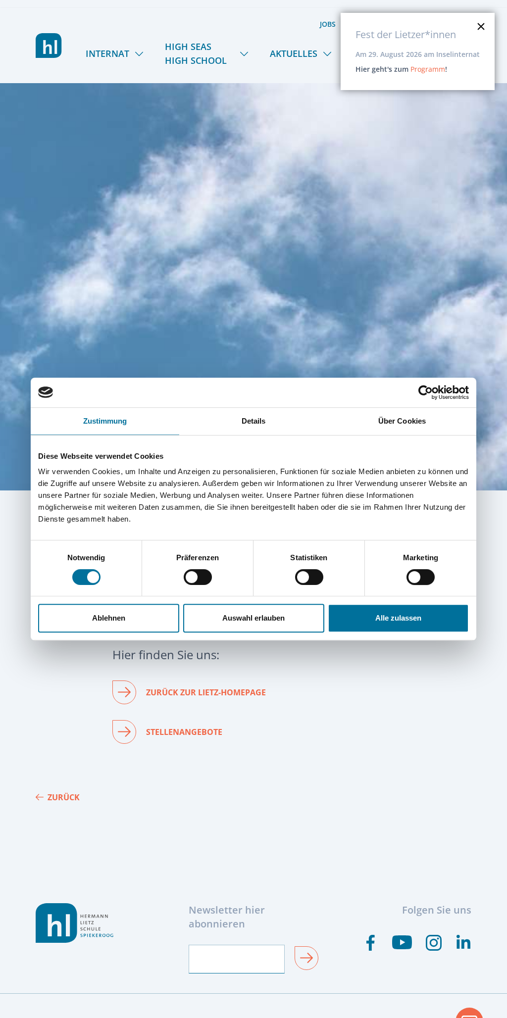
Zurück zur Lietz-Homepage (206, 692)
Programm (427, 69)
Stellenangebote (184, 732)
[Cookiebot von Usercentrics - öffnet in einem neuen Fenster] (425, 392)
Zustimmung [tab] (105, 421)
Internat (107, 53)
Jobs (328, 24)
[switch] (198, 577)
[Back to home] (49, 45)
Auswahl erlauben (253, 618)
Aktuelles (293, 53)
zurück (64, 797)
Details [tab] (254, 421)
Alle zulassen (398, 618)
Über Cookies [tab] (402, 421)
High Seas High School (196, 53)
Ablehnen (108, 618)
